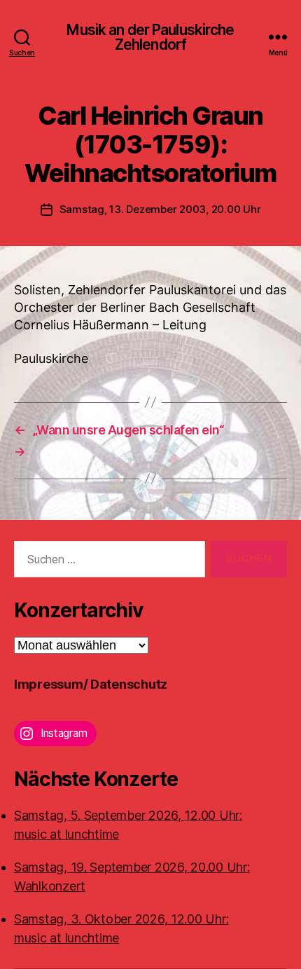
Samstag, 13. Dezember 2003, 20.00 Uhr (160, 209)
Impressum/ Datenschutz (90, 684)
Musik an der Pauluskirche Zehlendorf (150, 37)
